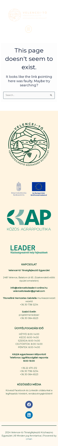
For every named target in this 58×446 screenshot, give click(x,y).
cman (29, 439)
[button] (28, 29)
